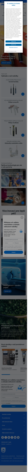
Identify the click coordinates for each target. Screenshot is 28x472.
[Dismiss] (22, 217)
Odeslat (13, 252)
